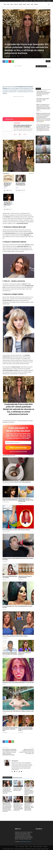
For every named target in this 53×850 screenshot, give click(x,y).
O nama (34, 0)
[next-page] (5, 814)
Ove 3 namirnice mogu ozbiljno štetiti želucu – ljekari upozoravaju (18, 789)
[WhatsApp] (13, 61)
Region (24, 4)
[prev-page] (3, 814)
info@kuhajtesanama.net (25, 841)
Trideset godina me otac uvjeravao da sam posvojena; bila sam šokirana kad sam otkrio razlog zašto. (7, 790)
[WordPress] (20, 771)
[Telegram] (15, 771)
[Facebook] (4, 61)
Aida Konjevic (8, 56)
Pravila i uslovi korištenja (41, 0)
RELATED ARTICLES (7, 777)
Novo (8, 4)
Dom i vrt (16, 4)
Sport (32, 4)
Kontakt (30, 0)
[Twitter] (7, 61)
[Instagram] (13, 771)
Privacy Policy (26, 0)
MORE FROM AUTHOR (17, 777)
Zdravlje (36, 4)
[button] (48, 4)
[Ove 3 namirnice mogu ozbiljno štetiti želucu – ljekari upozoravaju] (18, 783)
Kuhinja (20, 4)
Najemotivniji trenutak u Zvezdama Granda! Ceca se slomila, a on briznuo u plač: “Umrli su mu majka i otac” (26, 751)
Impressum (48, 0)
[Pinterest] (10, 61)
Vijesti (11, 4)
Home (21, 0)
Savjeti (28, 4)
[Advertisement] (18, 75)
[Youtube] (22, 771)
